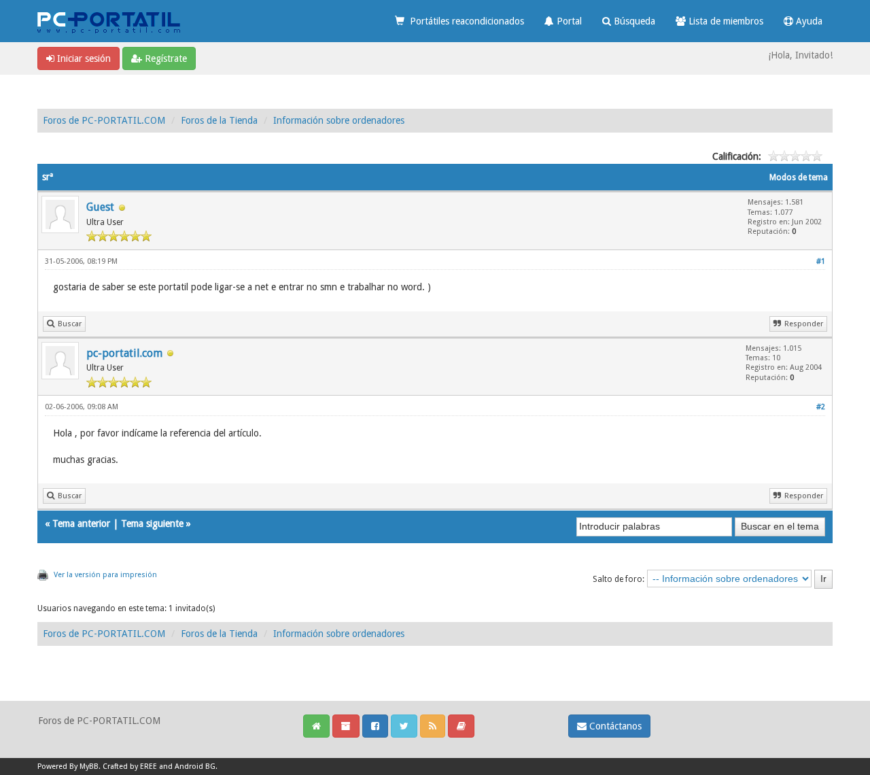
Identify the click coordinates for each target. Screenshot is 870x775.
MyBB (89, 766)
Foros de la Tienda (219, 120)
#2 (820, 406)
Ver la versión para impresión (105, 574)
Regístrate (164, 58)
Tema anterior (81, 523)
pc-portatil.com (124, 353)
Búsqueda (633, 21)
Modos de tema (798, 177)
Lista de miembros (724, 21)
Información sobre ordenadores (338, 120)
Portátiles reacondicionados (464, 21)
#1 (820, 261)
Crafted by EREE (130, 766)
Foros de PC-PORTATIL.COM (104, 120)
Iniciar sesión (82, 58)
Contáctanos (614, 726)
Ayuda (807, 21)
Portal (568, 21)
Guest (100, 207)
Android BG (195, 766)
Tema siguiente (152, 523)
